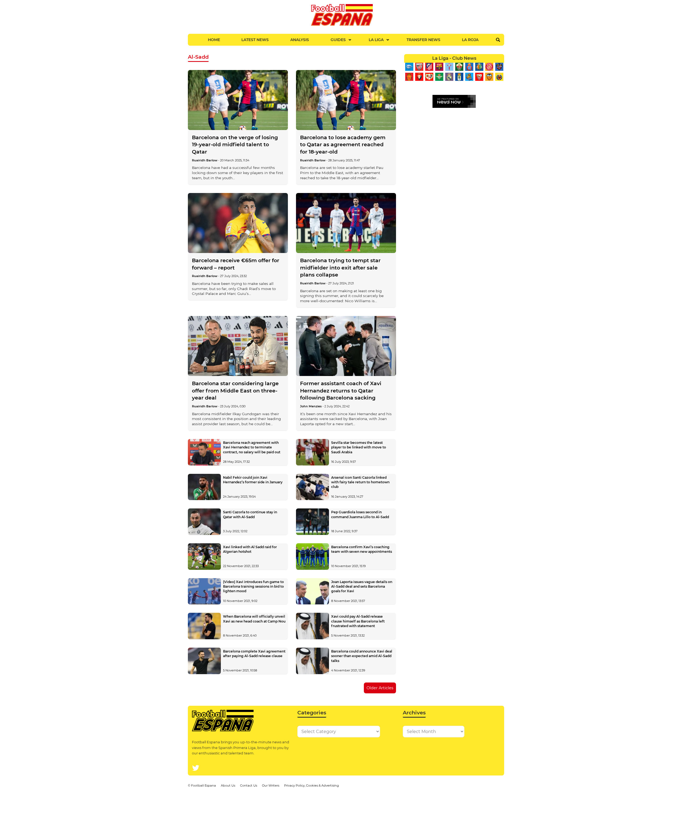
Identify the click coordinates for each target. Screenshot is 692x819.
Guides (338, 39)
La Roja (470, 39)
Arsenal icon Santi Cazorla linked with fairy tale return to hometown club (360, 482)
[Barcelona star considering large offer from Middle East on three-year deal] (238, 346)
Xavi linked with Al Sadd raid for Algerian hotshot (250, 549)
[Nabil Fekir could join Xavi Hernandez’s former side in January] (204, 487)
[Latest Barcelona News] (439, 67)
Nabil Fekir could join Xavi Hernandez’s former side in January (252, 479)
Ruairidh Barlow (204, 160)
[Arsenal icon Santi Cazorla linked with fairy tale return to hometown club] (312, 487)
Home (214, 39)
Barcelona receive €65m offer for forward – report (235, 264)
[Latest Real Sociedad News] (469, 77)
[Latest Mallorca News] (409, 77)
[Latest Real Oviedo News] (459, 77)
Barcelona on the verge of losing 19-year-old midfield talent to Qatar (235, 144)
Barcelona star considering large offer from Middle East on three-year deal (235, 390)
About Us (228, 785)
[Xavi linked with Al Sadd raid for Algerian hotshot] (204, 556)
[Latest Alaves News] (409, 67)
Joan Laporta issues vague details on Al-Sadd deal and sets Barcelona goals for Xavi (361, 586)
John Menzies (311, 406)
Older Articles (380, 687)
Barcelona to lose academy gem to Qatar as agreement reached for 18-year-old (342, 144)
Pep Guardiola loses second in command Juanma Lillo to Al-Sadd (360, 514)
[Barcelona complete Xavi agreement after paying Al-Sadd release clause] (204, 661)
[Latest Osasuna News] (419, 77)
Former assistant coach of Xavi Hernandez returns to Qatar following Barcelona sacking (340, 390)
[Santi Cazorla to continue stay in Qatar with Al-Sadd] (204, 521)
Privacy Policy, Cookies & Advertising (311, 785)
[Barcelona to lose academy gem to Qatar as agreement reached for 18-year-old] (346, 100)
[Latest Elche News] (459, 67)
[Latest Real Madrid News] (449, 77)
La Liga (376, 39)
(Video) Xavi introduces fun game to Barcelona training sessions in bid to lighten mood (253, 586)
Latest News (255, 39)
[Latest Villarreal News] (499, 77)
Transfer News (423, 39)
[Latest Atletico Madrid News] (429, 67)
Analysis (299, 39)
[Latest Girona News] (489, 67)
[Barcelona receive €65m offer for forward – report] (238, 223)
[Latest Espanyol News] (469, 67)
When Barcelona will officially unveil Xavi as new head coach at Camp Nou (254, 618)
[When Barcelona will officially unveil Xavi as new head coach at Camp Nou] (204, 626)
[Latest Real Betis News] (439, 77)
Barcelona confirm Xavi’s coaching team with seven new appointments (361, 549)
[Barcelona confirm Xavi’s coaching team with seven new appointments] (312, 556)
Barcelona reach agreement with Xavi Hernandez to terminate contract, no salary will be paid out (251, 447)
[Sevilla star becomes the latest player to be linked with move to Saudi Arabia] (312, 452)
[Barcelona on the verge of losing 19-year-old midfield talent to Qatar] (238, 100)
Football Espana (203, 785)
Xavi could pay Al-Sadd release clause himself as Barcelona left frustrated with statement (358, 621)
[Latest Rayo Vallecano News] (429, 77)
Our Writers (270, 785)
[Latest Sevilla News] (479, 77)
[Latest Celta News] (449, 67)
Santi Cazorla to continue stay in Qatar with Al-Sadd (250, 514)
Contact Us (248, 785)
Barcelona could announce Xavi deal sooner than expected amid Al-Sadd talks (361, 655)
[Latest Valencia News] (489, 77)
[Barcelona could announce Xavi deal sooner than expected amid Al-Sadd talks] (312, 661)
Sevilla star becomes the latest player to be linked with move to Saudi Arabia (358, 447)
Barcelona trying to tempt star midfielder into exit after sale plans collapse (340, 267)
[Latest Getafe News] (479, 67)
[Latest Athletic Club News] (419, 67)
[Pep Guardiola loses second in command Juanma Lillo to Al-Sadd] (312, 521)
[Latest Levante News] (499, 67)
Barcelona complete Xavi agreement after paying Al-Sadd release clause (254, 653)
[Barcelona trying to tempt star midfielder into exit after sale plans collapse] (346, 223)
